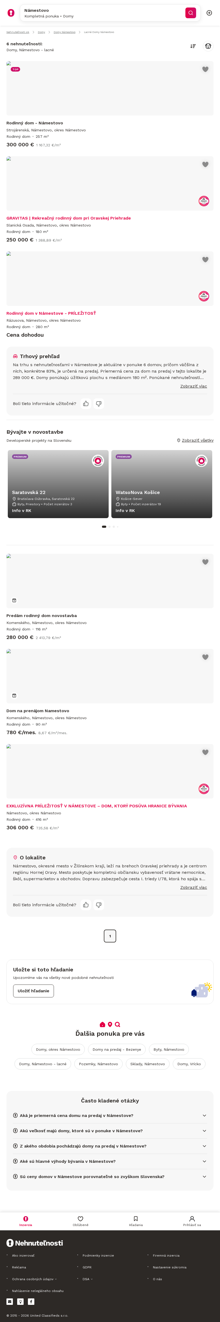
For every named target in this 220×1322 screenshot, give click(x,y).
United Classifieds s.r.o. (49, 1315)
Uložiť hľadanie (33, 990)
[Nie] (98, 403)
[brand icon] (11, 12)
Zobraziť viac (193, 386)
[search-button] (190, 13)
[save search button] (208, 46)
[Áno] (85, 403)
